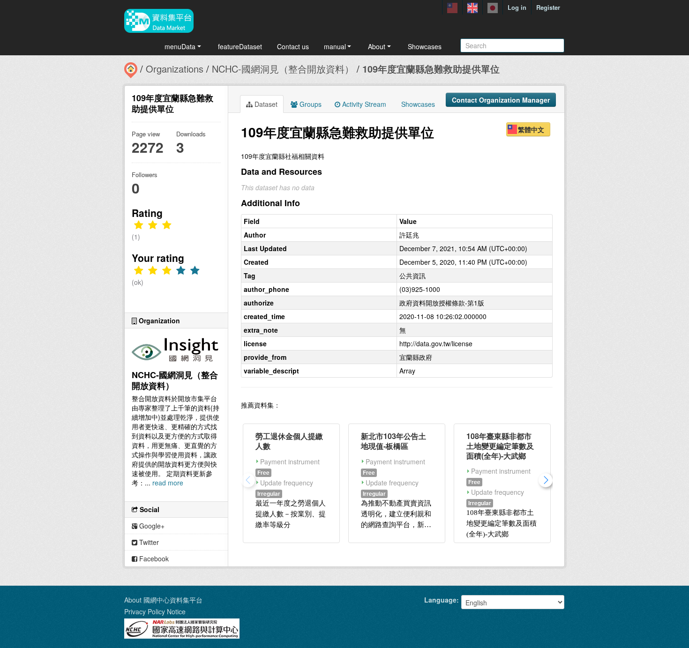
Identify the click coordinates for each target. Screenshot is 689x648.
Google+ (151, 525)
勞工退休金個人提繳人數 (289, 441)
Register (548, 7)
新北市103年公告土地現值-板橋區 (393, 441)
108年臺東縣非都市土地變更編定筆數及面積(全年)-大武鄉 (500, 446)
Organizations (174, 68)
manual (335, 46)
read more (167, 482)
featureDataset (240, 46)
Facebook (153, 558)
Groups (310, 104)
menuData (180, 46)
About (376, 46)
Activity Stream (363, 104)
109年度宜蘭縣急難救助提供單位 (431, 68)
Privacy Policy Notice (155, 611)
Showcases (425, 46)
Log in (517, 7)
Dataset (265, 104)
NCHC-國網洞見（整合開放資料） (283, 68)
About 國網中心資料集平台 (163, 599)
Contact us (293, 46)
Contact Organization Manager (501, 99)
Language (440, 599)
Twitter (148, 542)
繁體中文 (531, 129)
